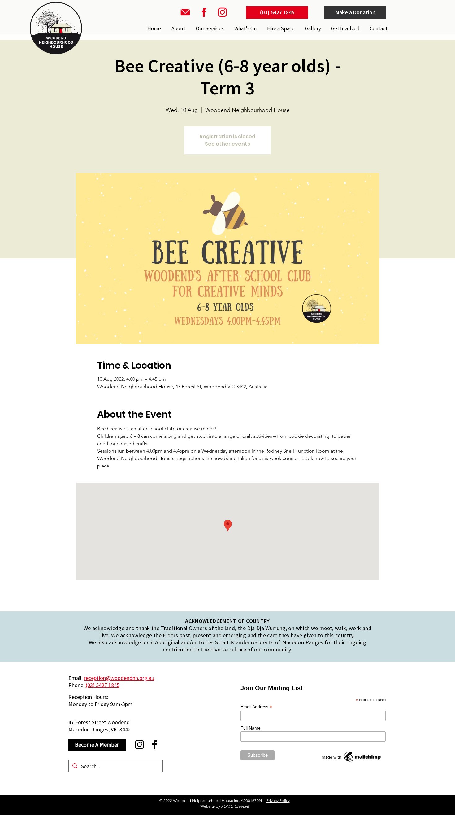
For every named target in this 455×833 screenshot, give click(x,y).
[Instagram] (139, 745)
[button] (209, 28)
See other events (227, 143)
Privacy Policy (278, 800)
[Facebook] (155, 745)
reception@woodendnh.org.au (119, 678)
